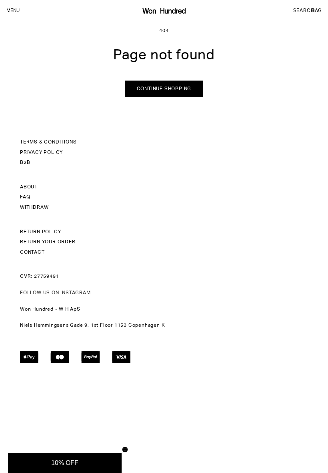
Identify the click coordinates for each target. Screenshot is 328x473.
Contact (32, 252)
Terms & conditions (48, 142)
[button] (303, 10)
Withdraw (34, 207)
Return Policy (40, 232)
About (29, 187)
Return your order (48, 242)
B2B (25, 162)
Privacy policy (41, 152)
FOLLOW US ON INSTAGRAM (55, 293)
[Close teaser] (125, 450)
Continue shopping (164, 89)
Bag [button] (317, 10)
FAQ (25, 197)
